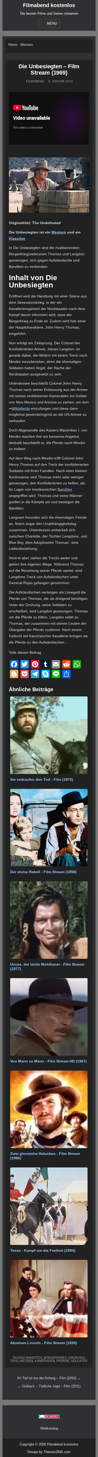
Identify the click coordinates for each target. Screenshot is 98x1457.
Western (26, 45)
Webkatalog (49, 1428)
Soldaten (79, 1361)
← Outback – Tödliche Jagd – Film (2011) (49, 1386)
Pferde (62, 1361)
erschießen (21, 1361)
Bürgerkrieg (55, 1358)
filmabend (35, 81)
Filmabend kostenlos (49, 5)
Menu (52, 23)
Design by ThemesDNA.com (49, 1452)
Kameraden (45, 1361)
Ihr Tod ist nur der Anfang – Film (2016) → (49, 1378)
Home (12, 45)
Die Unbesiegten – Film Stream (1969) (49, 69)
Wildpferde (21, 408)
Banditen (64, 489)
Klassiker (17, 238)
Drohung (76, 1358)
